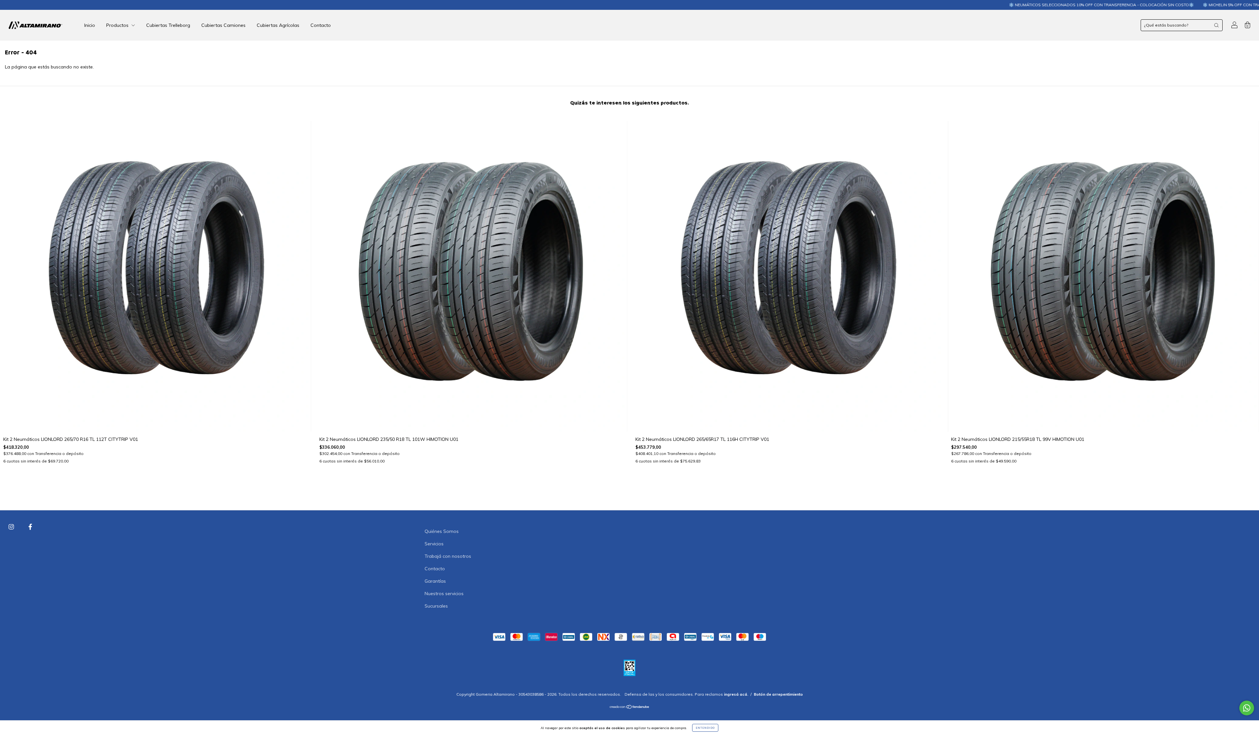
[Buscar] (1216, 25)
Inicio (89, 25)
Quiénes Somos (442, 531)
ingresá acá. (736, 694)
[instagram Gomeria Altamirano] (12, 527)
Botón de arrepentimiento (778, 694)
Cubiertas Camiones (223, 25)
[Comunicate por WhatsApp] (1246, 708)
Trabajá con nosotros (448, 556)
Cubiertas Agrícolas (278, 25)
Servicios (434, 544)
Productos (118, 25)
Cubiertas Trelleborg (168, 25)
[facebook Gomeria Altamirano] (30, 527)
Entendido (705, 727)
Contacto (320, 25)
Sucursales (436, 606)
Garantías (435, 581)
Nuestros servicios (444, 593)
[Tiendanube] (629, 707)
